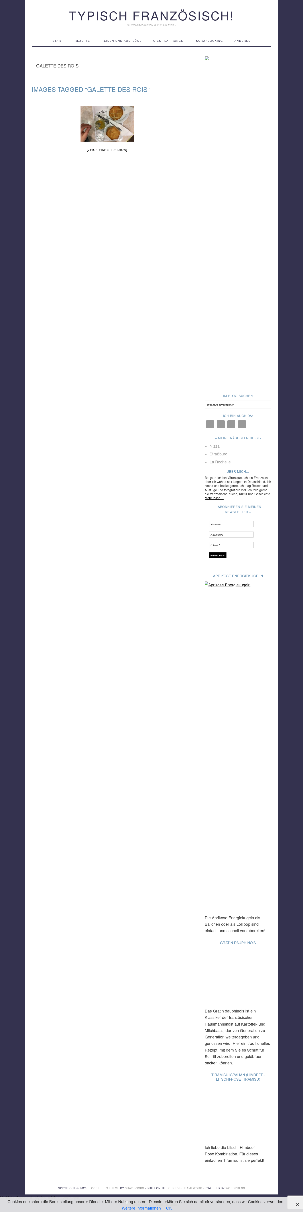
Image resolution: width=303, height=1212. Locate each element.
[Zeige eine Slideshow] (107, 150)
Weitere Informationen (141, 1208)
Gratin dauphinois (238, 942)
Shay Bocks (134, 1188)
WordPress (235, 1188)
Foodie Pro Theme (104, 1188)
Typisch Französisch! (151, 15)
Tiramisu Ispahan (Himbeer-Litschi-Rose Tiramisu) (238, 1077)
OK (169, 1208)
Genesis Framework (185, 1188)
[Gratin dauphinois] (233, 978)
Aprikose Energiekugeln (238, 575)
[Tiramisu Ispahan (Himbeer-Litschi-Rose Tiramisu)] (233, 1114)
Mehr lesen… (214, 498)
